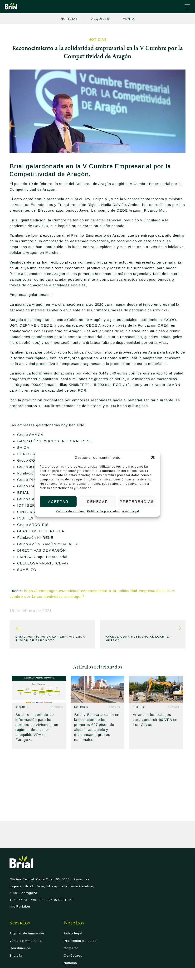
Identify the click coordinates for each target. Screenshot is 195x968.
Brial (11, 6)
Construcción (20, 948)
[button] (153, 457)
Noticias (69, 18)
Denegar (97, 501)
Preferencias (137, 501)
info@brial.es (20, 906)
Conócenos (73, 955)
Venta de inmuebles (25, 941)
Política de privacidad (103, 511)
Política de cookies (70, 511)
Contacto (71, 948)
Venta (129, 18)
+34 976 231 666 (23, 900)
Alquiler (100, 18)
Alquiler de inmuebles (27, 933)
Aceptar (58, 501)
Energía (16, 955)
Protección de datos (80, 941)
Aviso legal (130, 511)
